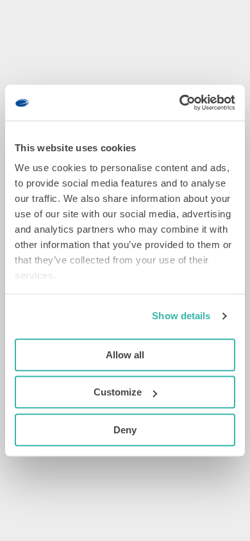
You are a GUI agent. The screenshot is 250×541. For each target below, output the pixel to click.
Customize (118, 392)
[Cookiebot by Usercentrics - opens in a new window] (179, 102)
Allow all (125, 354)
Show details (181, 315)
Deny (125, 429)
